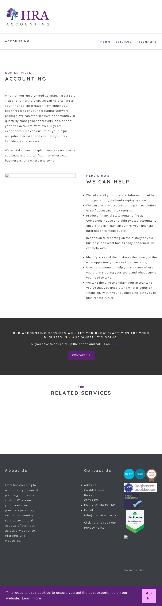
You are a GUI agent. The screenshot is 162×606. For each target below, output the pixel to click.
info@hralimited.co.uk (100, 515)
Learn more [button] (31, 598)
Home (105, 41)
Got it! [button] (149, 596)
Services (124, 41)
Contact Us (81, 355)
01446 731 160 (121, 344)
